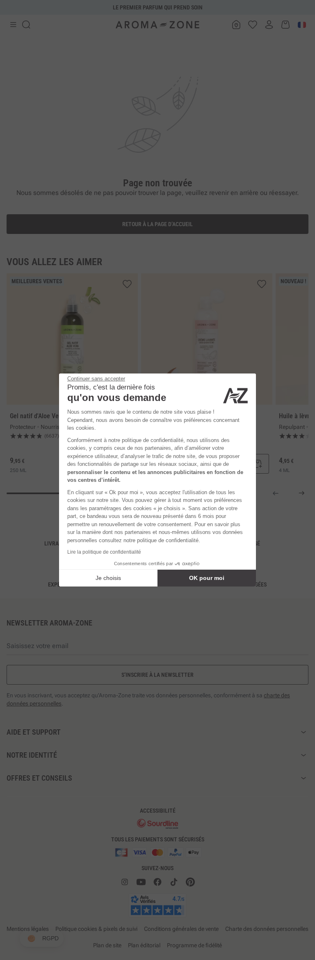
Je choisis (108, 578)
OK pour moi (206, 578)
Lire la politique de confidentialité (104, 552)
